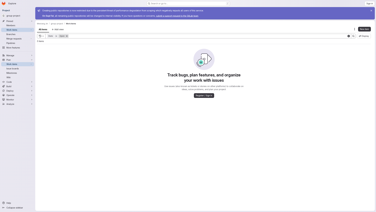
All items (43, 29)
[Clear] (348, 36)
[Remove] (67, 36)
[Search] (353, 36)
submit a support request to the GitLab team (177, 16)
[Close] (371, 10)
